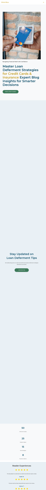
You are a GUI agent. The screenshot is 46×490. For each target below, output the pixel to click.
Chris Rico (5, 2)
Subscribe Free (21, 270)
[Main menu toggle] (43, 2)
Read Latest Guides (10, 91)
